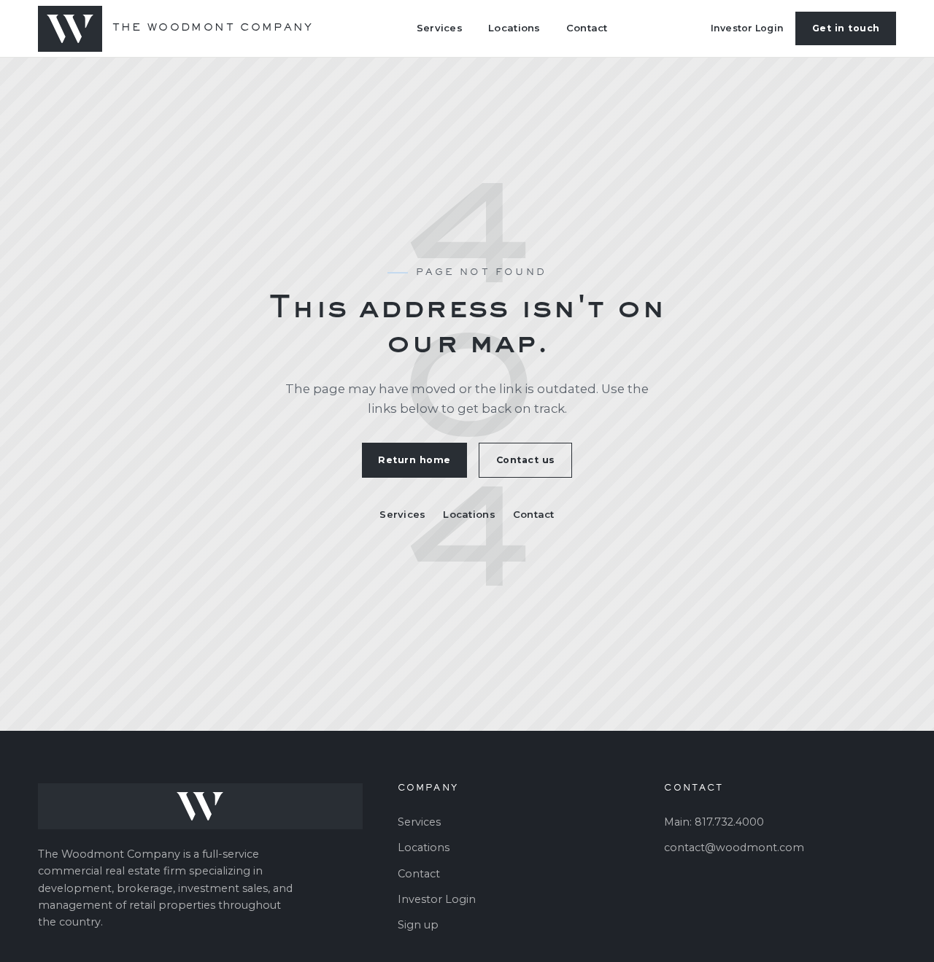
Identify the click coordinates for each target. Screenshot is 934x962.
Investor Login (747, 28)
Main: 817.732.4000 (714, 822)
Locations (514, 28)
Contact (587, 28)
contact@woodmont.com (734, 847)
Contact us (525, 459)
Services (440, 28)
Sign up (418, 924)
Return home (414, 459)
